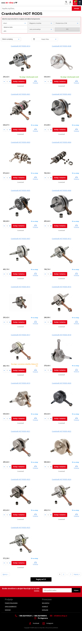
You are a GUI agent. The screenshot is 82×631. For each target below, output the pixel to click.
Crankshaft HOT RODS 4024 (61, 479)
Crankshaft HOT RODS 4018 (61, 335)
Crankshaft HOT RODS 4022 (61, 431)
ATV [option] (5, 31)
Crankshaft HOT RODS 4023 (20, 479)
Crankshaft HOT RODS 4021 (20, 431)
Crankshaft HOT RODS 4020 (61, 383)
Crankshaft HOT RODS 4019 (20, 383)
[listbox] (14, 29)
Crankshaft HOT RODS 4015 (20, 287)
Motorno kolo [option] (8, 27)
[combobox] (14, 23)
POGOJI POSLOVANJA (11, 603)
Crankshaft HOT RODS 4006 (61, 190)
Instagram (49, 623)
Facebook (35, 623)
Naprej (76, 574)
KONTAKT (8, 610)
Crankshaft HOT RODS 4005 (20, 190)
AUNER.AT (45, 606)
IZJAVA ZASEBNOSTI (10, 606)
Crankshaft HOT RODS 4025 (20, 528)
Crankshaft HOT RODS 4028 (61, 46)
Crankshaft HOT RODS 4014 (20, 46)
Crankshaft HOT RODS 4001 (20, 94)
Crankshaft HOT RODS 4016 (61, 287)
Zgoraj (5, 574)
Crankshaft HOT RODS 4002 (61, 94)
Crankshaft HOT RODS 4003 (20, 142)
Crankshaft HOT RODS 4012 (61, 239)
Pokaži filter (45, 39)
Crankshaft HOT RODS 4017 (20, 335)
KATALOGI (45, 610)
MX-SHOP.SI (45, 603)
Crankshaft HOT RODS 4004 (61, 142)
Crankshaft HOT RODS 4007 (20, 239)
